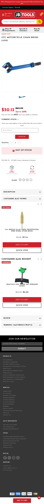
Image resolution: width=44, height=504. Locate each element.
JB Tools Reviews (9, 402)
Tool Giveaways (8, 404)
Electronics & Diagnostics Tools (14, 366)
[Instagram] (17, 457)
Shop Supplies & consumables (13, 379)
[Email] (30, 179)
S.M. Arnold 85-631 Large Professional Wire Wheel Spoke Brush (22, 230)
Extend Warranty (9, 397)
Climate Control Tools (11, 364)
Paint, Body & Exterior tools (13, 370)
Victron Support (8, 400)
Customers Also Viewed (15, 199)
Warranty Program (9, 443)
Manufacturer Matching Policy (14, 436)
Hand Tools (7, 368)
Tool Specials (8, 360)
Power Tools (7, 373)
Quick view (22, 250)
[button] (38, 204)
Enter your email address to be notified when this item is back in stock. (22, 124)
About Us (6, 412)
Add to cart (22, 245)
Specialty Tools (8, 381)
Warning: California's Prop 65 (18, 325)
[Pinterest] (27, 179)
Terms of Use (7, 445)
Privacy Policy (8, 447)
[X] (20, 179)
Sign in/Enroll (8, 13)
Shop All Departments (10, 30)
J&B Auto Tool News (10, 424)
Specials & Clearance (23, 30)
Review (7, 318)
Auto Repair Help (9, 426)
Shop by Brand (37, 30)
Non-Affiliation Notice (11, 441)
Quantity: (5, 142)
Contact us (7, 466)
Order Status (7, 391)
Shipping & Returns (9, 395)
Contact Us (7, 415)
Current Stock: (10, 119)
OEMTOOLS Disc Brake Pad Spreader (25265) (22, 285)
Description (9, 192)
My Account (7, 393)
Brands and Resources (10, 429)
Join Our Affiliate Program (12, 410)
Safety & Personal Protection (13, 375)
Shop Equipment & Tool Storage (14, 377)
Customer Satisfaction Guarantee (14, 438)
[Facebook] (23, 179)
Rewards (17, 7)
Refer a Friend (8, 408)
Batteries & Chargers (10, 362)
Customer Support (8, 7)
